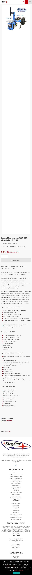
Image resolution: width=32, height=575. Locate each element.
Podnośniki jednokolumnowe (16, 474)
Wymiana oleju (16, 507)
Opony (16, 509)
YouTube (16, 557)
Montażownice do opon (16, 483)
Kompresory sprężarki (16, 487)
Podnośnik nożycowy (7, 530)
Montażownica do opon (23, 528)
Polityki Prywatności (18, 570)
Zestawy (8, 431)
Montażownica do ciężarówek (20, 530)
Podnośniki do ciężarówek (16, 482)
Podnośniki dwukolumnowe (16, 476)
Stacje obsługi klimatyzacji (16, 492)
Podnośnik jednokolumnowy (23, 526)
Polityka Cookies (10, 566)
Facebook (17, 556)
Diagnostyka (16, 489)
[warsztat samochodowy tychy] (4, 1)
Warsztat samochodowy (16, 519)
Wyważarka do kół (8, 529)
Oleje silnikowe (16, 505)
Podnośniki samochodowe (16, 473)
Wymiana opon (16, 510)
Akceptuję (16, 572)
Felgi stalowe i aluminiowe (16, 514)
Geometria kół (16, 490)
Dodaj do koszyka (14, 260)
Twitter (16, 559)
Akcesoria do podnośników (16, 497)
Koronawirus (16, 533)
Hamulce (16, 516)
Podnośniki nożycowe (16, 480)
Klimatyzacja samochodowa (16, 517)
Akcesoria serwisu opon (16, 496)
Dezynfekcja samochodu (24, 532)
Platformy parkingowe (12, 532)
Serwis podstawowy (16, 503)
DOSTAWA (9, 421)
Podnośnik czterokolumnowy (20, 529)
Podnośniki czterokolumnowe (16, 478)
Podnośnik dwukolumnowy (9, 528)
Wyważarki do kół (16, 485)
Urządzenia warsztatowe (16, 494)
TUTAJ (18, 462)
